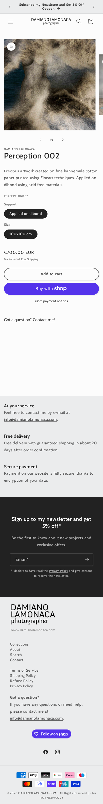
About (15, 649)
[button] (10, 21)
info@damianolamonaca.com (30, 419)
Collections (19, 644)
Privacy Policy (58, 571)
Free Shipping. (30, 259)
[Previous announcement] (9, 6)
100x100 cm (21, 234)
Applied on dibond (26, 213)
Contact (16, 660)
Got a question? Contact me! (29, 319)
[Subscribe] (87, 559)
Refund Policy (21, 681)
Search (16, 654)
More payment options (51, 301)
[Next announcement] (93, 6)
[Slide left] (40, 139)
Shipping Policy (23, 675)
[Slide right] (62, 139)
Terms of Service (24, 670)
